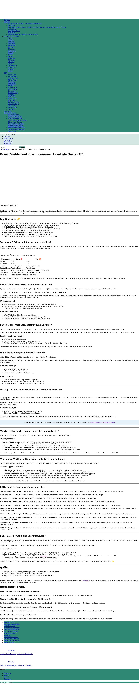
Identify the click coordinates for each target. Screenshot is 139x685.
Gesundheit (7, 679)
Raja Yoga (11, 100)
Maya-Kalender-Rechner (16, 124)
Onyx (10, 63)
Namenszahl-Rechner (15, 116)
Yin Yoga (11, 109)
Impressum (7, 673)
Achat (10, 38)
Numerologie (8, 142)
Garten (6, 677)
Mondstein (11, 49)
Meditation (7, 144)
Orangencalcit (12, 65)
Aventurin (11, 42)
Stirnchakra (12, 32)
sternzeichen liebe (9, 633)
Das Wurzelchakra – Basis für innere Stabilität (23, 34)
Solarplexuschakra (14, 31)
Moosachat (11, 60)
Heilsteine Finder (13, 115)
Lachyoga (11, 95)
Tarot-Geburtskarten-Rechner (17, 120)
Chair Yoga (11, 82)
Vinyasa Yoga (12, 107)
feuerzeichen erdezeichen (12, 628)
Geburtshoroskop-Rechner (16, 129)
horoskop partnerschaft (11, 629)
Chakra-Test (12, 131)
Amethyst (11, 40)
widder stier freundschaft (12, 640)
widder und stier (9, 642)
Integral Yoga (12, 87)
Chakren (7, 22)
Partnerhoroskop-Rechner (16, 127)
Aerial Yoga (12, 74)
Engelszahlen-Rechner (15, 118)
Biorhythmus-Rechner (15, 122)
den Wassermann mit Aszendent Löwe (102, 422)
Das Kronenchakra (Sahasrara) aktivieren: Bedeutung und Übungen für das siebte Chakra (37, 27)
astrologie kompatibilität (11, 624)
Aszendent (43, 556)
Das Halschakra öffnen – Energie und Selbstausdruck (25, 23)
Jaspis (10, 54)
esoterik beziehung (10, 626)
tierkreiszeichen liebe (11, 637)
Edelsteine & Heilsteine (11, 36)
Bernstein (11, 47)
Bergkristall (12, 45)
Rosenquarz (12, 67)
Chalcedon (11, 43)
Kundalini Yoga (13, 93)
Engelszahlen (8, 138)
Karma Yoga (12, 91)
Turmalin (11, 69)
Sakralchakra (12, 29)
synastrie (7, 635)
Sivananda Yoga (13, 104)
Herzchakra (12, 25)
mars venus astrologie (11, 631)
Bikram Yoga (12, 80)
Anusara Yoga (12, 76)
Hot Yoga (11, 85)
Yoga (5, 73)
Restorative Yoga (13, 102)
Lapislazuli (11, 58)
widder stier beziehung (11, 638)
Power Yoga (12, 96)
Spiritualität (7, 111)
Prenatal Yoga (12, 98)
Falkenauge (12, 51)
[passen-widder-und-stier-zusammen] (52, 202)
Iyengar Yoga (12, 89)
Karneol (10, 56)
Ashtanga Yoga (13, 78)
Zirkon (10, 71)
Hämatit (10, 53)
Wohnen (6, 675)
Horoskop (7, 140)
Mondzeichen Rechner (15, 126)
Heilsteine (7, 136)
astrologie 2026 (9, 622)
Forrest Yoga (12, 84)
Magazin (7, 20)
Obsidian (11, 62)
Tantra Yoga (12, 105)
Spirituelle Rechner (10, 113)
